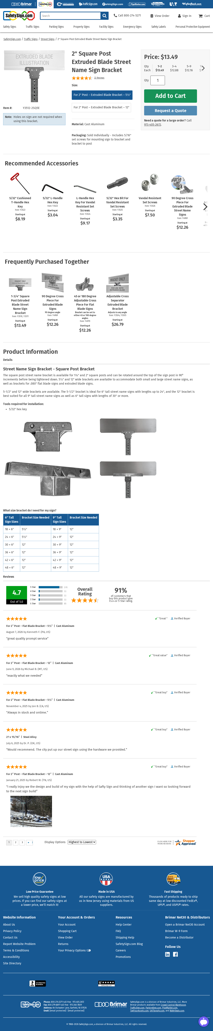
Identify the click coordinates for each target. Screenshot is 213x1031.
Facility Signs (106, 27)
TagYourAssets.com (139, 1011)
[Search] (104, 16)
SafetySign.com (12, 39)
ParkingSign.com (153, 1008)
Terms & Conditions (16, 950)
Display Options (55, 842)
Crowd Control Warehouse (173, 1005)
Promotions (123, 957)
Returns (63, 944)
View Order (65, 937)
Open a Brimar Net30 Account (185, 924)
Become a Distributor (179, 937)
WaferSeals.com (177, 1011)
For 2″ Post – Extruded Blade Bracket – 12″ (101, 107)
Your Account (67, 924)
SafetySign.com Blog (129, 944)
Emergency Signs (132, 27)
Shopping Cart (67, 931)
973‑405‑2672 (152, 124)
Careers (121, 950)
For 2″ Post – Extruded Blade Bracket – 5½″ (102, 95)
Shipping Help (125, 937)
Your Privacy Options (72, 950)
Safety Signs (9, 27)
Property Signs (81, 27)
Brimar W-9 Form (176, 931)
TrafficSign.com (137, 1008)
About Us (9, 924)
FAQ (118, 931)
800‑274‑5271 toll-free (61, 1002)
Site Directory (12, 963)
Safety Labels (158, 27)
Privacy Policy (12, 931)
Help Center (123, 924)
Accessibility (11, 957)
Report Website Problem (19, 944)
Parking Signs (56, 27)
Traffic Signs (31, 39)
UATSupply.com (157, 1011)
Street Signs (47, 39)
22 (99, 78)
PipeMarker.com (169, 1008)
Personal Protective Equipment (193, 27)
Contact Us (10, 937)
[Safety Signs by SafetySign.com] (17, 20)
